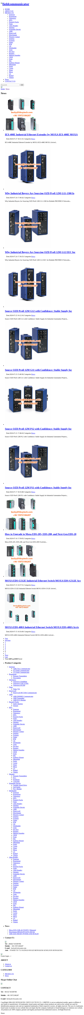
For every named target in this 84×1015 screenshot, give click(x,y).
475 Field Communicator (21, 670)
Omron (11, 77)
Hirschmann (13, 35)
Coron (11, 68)
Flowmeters (17, 678)
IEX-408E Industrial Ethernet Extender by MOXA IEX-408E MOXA (41, 134)
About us (8, 964)
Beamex (11, 53)
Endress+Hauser (14, 63)
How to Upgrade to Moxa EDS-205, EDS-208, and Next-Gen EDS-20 (40, 534)
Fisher (11, 42)
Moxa (11, 72)
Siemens (11, 27)
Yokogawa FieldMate (20, 681)
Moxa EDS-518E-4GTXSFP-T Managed (22, 930)
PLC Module (17, 789)
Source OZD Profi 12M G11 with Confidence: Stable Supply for (38, 370)
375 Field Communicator (21, 672)
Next (6, 655)
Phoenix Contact (14, 37)
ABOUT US (9, 11)
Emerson (12, 15)
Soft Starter (16, 787)
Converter (16, 781)
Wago (11, 70)
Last (6, 657)
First (6, 638)
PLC (14, 778)
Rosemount (12, 16)
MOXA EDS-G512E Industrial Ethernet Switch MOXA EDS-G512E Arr (43, 580)
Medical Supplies (14, 55)
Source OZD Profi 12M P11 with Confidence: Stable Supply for (38, 487)
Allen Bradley (13, 26)
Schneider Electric (15, 29)
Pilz (10, 61)
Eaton (11, 66)
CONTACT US (10, 81)
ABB (10, 31)
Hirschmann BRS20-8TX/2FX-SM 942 (22, 932)
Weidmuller (12, 48)
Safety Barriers (18, 704)
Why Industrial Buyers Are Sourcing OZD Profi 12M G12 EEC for (40, 252)
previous (7, 640)
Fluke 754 (16, 689)
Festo (10, 59)
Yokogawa (12, 18)
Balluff (11, 76)
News (7, 79)
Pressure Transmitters (20, 676)
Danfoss (11, 39)
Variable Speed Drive (20, 785)
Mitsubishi (12, 64)
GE (10, 46)
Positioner (16, 780)
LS (10, 74)
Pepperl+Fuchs (14, 22)
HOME (7, 9)
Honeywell (12, 33)
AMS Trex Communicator (21, 669)
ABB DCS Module (19, 700)
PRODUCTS (9, 13)
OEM (11, 57)
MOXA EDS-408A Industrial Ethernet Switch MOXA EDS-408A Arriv (42, 627)
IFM (10, 44)
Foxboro (12, 40)
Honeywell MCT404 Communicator (25, 693)
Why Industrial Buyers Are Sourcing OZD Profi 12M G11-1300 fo (39, 193)
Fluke (11, 24)
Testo (10, 50)
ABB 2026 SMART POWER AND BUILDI (24, 934)
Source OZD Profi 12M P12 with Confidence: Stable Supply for (38, 428)
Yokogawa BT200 (19, 685)
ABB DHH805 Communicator (23, 696)
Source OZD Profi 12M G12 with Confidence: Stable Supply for (38, 311)
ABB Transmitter (18, 698)
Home (3, 89)
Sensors (15, 706)
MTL (10, 20)
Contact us (8, 966)
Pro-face (11, 52)
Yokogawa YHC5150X (20, 683)
